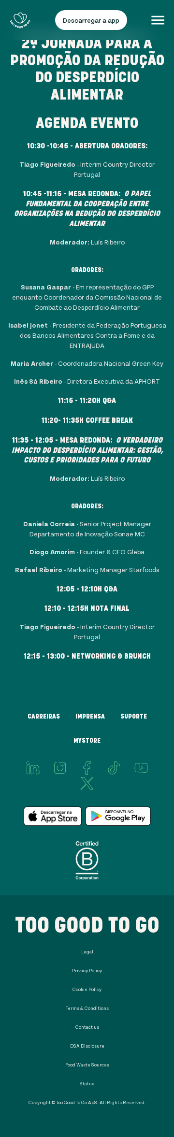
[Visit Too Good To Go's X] (87, 783)
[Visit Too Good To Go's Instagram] (60, 768)
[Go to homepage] (20, 20)
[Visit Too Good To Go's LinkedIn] (33, 768)
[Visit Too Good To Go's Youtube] (141, 768)
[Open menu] (157, 20)
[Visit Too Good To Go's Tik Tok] (114, 768)
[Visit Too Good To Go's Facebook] (87, 768)
